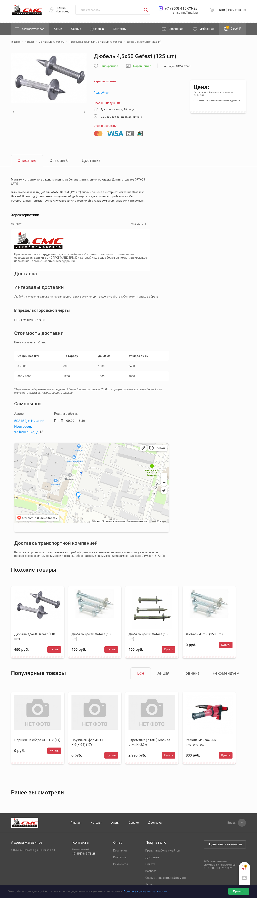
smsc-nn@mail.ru (185, 12)
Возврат (151, 871)
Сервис (76, 28)
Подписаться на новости (225, 844)
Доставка (97, 28)
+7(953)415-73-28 (84, 853)
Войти (221, 9)
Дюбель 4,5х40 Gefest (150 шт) (91, 636)
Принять (238, 891)
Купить (54, 649)
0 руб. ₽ (234, 28)
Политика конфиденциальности (145, 891)
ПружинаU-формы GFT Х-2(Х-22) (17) (88, 742)
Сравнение (176, 28)
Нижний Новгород (62, 9)
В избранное (109, 66)
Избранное (207, 28)
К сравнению (142, 66)
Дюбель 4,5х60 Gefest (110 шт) (34, 636)
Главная (76, 822)
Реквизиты (120, 864)
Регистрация (237, 9)
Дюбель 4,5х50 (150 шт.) (204, 634)
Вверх (231, 822)
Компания (120, 850)
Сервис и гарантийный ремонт (165, 877)
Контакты (119, 28)
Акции (58, 28)
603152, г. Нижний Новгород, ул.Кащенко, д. (29, 426)
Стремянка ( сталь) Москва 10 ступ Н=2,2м (151, 742)
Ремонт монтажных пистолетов (201, 742)
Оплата (150, 864)
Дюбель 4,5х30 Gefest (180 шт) (148, 636)
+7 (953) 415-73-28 (181, 8)
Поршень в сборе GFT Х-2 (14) (37, 740)
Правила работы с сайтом (162, 850)
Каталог (96, 822)
